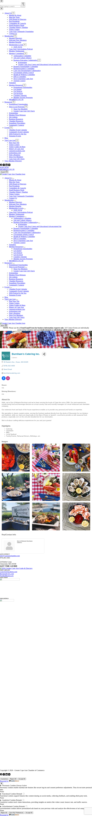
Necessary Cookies (9, 785)
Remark (19, 794)
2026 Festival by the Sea (17, 293)
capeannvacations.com (17, 309)
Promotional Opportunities (22, 249)
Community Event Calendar (19, 291)
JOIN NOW (4, 167)
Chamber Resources (16, 281)
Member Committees (16, 216)
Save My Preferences (16, 813)
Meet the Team (14, 182)
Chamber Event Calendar (18, 289)
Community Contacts (16, 285)
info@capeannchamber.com (10, 556)
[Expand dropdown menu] (13, 178)
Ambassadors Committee (22, 218)
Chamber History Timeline (18, 192)
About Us (7, 178)
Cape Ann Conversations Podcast (21, 212)
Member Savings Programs (23, 259)
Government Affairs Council (23, 234)
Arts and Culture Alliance (22, 220)
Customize (4, 779)
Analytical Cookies (9, 800)
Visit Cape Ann (9, 299)
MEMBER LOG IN (7, 169)
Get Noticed (17, 253)
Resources (8, 263)
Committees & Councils (17, 188)
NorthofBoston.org (6, 576)
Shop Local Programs (16, 267)
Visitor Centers (14, 194)
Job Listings (13, 277)
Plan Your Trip (14, 301)
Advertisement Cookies (10, 806)
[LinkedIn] (6, 165)
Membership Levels (16, 208)
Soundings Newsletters (17, 283)
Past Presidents (14, 186)
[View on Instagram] (8, 380)
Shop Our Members (20, 269)
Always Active (21, 785)
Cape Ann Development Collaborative (27, 232)
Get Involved (18, 255)
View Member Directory (13, 319)
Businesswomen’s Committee (23, 230)
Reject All (13, 779)
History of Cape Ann (16, 307)
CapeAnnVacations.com (8, 572)
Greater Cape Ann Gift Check (24, 271)
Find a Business (14, 313)
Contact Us (13, 198)
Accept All (22, 779)
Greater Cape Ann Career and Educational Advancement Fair (39, 226)
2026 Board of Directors (17, 184)
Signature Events (15, 295)
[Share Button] (44, 354)
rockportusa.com (15, 311)
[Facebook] (1, 165)
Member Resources (16, 247)
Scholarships (22, 224)
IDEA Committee (19, 239)
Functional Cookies (9, 794)
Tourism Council (19, 243)
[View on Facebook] (4, 380)
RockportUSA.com (7, 574)
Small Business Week (16, 190)
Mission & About (15, 180)
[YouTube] (9, 165)
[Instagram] (4, 165)
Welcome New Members (18, 204)
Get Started (17, 251)
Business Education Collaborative (25, 222)
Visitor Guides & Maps (17, 305)
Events (6, 287)
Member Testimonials (16, 214)
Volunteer (12, 245)
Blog (6, 297)
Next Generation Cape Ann (23, 241)
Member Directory (15, 202)
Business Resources (16, 279)
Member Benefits (15, 206)
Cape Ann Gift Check (16, 317)
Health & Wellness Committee (24, 236)
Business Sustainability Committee (25, 228)
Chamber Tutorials (20, 257)
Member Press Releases (17, 275)
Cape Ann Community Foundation (21, 196)
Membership (8, 200)
